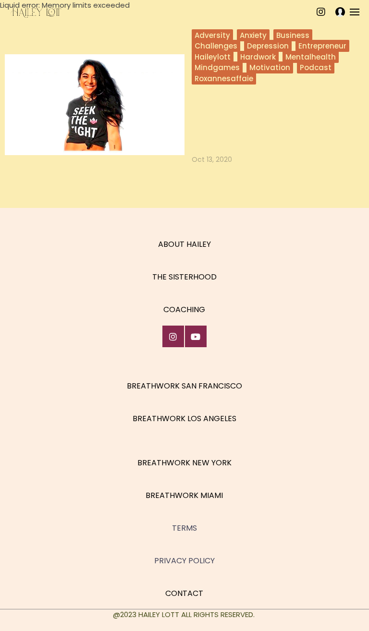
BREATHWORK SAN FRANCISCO (184, 385)
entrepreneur (322, 46)
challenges (216, 46)
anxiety (253, 35)
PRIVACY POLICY (184, 560)
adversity (212, 35)
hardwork (258, 57)
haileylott (213, 57)
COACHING (184, 309)
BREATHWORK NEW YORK (184, 462)
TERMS (184, 528)
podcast (316, 67)
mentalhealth (310, 57)
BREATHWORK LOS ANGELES (184, 418)
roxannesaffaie (224, 78)
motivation (269, 67)
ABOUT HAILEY (184, 244)
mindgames (217, 67)
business (292, 35)
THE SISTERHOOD (184, 276)
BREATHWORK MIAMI (184, 495)
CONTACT (184, 593)
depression (268, 46)
